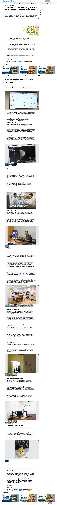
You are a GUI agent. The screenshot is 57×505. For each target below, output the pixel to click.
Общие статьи (7, 5)
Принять (50, 503)
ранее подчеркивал (10, 469)
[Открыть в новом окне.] (9, 61)
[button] (37, 153)
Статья (3, 3)
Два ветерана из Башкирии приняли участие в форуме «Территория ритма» (18, 3)
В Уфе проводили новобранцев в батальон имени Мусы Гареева (31, 3)
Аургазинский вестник (9, 1)
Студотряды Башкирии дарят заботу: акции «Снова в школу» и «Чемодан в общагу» (45, 3)
